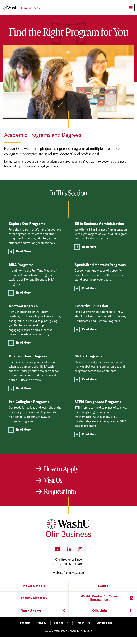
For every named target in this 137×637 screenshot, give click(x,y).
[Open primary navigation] (130, 7)
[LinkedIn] (69, 550)
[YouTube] (58, 550)
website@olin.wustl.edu (68, 572)
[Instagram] (80, 550)
